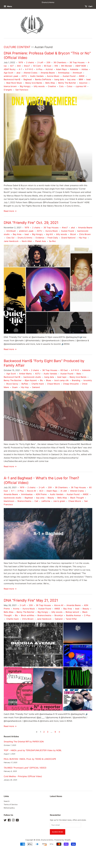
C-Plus (87, 615)
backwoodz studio (32, 377)
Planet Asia (40, 241)
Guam (15, 387)
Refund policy (9, 808)
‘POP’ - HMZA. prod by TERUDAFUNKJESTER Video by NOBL (33, 750)
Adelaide (74, 69)
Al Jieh (63, 491)
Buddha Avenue (73, 615)
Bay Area (17, 234)
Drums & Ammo (25, 237)
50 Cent (37, 66)
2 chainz (30, 62)
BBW (81, 79)
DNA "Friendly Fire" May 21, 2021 (31, 600)
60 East (47, 66)
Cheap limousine (71, 383)
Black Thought (77, 497)
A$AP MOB (80, 66)
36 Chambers (60, 62)
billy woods (39, 86)
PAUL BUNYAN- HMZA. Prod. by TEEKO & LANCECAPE (30, 759)
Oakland (36, 387)
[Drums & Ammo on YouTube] (17, 821)
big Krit (49, 234)
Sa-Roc (52, 241)
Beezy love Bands (33, 83)
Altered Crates (30, 72)
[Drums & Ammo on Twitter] (5, 821)
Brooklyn (58, 615)
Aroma (16, 608)
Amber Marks (25, 373)
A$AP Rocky (10, 69)
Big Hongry (25, 86)
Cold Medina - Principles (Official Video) (23, 776)
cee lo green (59, 501)
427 (12, 66)
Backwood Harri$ (12, 79)
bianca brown (10, 86)
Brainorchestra (24, 501)
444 (19, 66)
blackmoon (9, 501)
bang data (59, 79)
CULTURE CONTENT (17, 47)
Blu (41, 380)
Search (7, 801)
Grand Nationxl (68, 237)
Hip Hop (83, 237)
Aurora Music (53, 76)
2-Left (40, 62)
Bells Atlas (50, 83)
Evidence (40, 237)
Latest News (56, 796)
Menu (9, 6)
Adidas (85, 69)
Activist (49, 69)
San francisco (21, 89)
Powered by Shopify (62, 840)
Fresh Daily (53, 237)
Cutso (69, 86)
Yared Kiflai (71, 619)
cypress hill (81, 86)
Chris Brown (85, 234)
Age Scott (8, 72)
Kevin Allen (27, 241)
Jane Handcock (11, 241)
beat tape (61, 377)
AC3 (41, 491)
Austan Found (69, 76)
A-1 (20, 69)
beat (88, 79)
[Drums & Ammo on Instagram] (13, 821)
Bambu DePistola (43, 79)
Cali (36, 501)
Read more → (10, 211)
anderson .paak (11, 76)
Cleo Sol (10, 237)
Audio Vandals (37, 76)
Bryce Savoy (12, 383)
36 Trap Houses (77, 62)
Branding (76, 380)
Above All (31, 491)
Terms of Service (11, 804)
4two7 (27, 66)
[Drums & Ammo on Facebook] (9, 821)
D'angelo (8, 89)
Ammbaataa (63, 72)
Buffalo (25, 383)
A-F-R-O (29, 69)
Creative (52, 86)
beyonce (83, 83)
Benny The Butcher (67, 83)
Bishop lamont (72, 612)
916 (56, 66)
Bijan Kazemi (31, 380)
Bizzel (73, 234)
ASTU (24, 76)
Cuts (61, 86)
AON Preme (41, 494)
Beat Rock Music (14, 83)
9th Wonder (66, 66)
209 (48, 62)
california (45, 501)
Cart (90, 6)
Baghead (28, 79)
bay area (71, 79)
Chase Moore (53, 383)
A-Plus (39, 69)
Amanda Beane (48, 72)
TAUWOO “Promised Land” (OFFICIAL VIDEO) (25, 767)
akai (18, 72)
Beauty (51, 497)
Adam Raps (61, 69)
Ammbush (77, 72)
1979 (20, 62)
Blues (48, 380)
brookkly (88, 380)
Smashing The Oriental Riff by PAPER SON (24, 741)
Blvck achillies (27, 615)
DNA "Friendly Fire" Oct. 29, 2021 (31, 223)
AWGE (81, 76)
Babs (78, 373)
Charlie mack (38, 383)
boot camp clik (61, 380)
